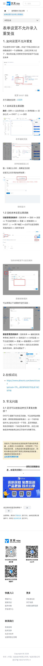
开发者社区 (30, 599)
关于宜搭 (29, 602)
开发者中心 (9, 609)
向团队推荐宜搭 (32, 606)
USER (19, 100)
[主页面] (5, 11)
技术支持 (8, 630)
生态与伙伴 (9, 634)
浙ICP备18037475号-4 (21, 660)
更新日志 (8, 602)
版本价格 (8, 606)
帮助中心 (8, 599)
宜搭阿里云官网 (11, 637)
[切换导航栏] (4, 3)
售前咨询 (8, 627)
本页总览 (7, 20)
